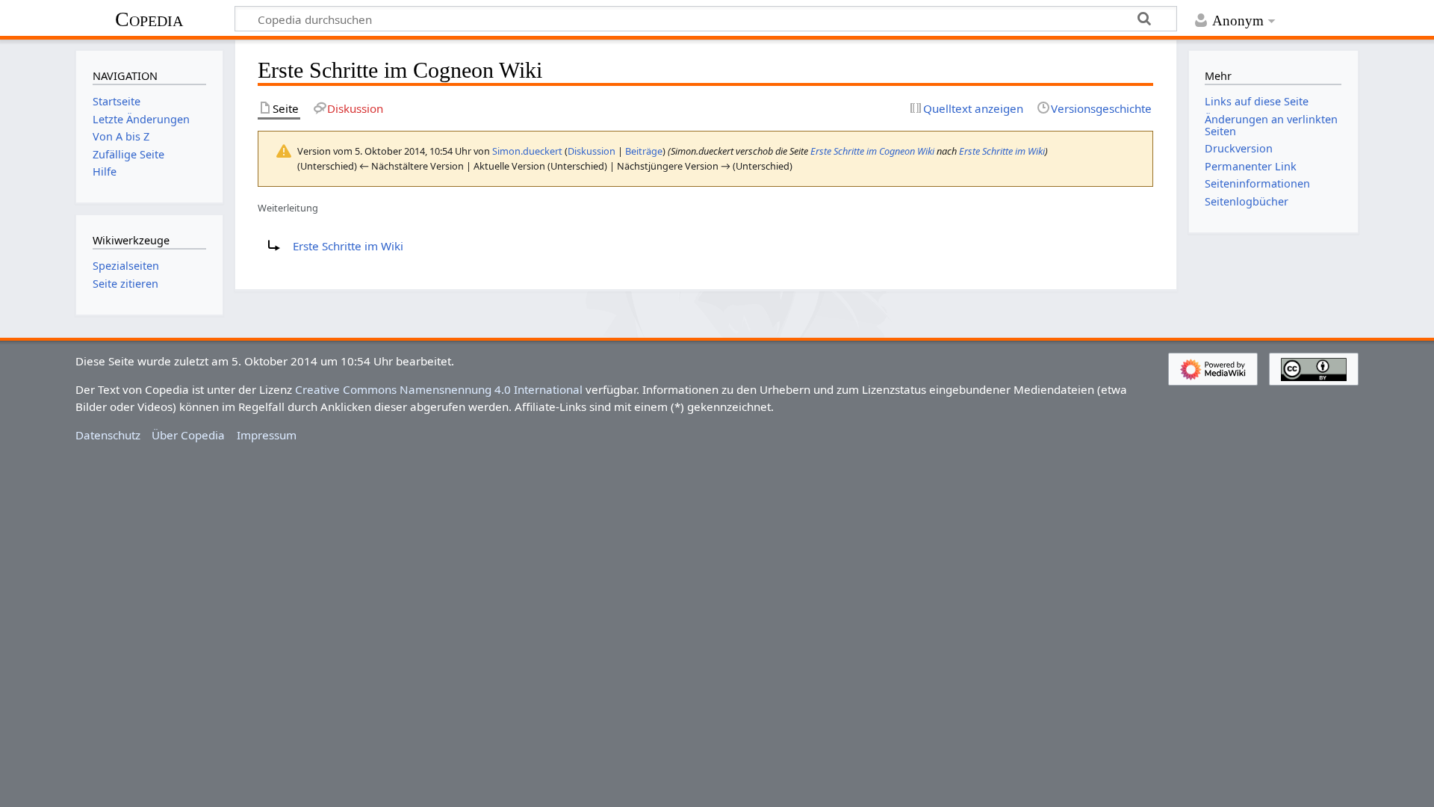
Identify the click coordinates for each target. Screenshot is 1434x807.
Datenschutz (107, 434)
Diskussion (591, 151)
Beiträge (643, 151)
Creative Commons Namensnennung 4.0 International (439, 389)
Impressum (267, 434)
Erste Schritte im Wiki (1002, 151)
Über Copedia (188, 434)
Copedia (149, 19)
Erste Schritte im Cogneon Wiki (872, 151)
